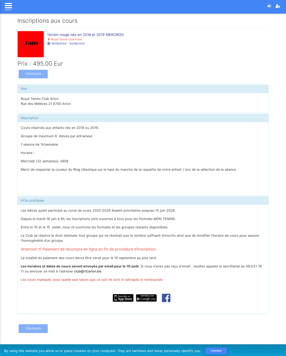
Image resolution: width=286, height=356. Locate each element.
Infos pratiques (32, 200)
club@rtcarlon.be (87, 271)
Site (24, 88)
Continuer (33, 73)
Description (30, 118)
